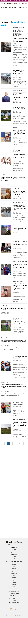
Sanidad (14, 577)
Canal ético (19, 615)
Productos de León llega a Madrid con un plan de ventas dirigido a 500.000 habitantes (20, 287)
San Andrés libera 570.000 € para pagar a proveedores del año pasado (20, 207)
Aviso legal (5, 614)
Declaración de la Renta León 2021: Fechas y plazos (18, 71)
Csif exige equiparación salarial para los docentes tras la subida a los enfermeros (14, 340)
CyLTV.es (14, 600)
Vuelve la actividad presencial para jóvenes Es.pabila (19, 156)
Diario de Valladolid (14, 595)
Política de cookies (21, 614)
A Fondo (14, 580)
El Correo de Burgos (14, 597)
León (10, 7)
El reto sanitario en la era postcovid (20, 98)
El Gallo (14, 586)
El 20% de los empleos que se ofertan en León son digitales (20, 39)
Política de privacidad (12, 614)
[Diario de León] (14, 3)
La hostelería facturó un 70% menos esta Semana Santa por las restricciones (20, 244)
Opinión (14, 584)
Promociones (14, 552)
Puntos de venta (14, 554)
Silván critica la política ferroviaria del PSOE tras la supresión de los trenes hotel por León (13, 179)
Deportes (14, 571)
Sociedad (21, 7)
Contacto (14, 556)
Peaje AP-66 (18, 0)
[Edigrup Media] (14, 608)
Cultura (14, 575)
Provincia (15, 7)
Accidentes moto (11, 0)
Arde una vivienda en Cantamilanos (19, 229)
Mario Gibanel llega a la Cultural (19, 322)
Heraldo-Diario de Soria (14, 598)
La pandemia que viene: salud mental (19, 108)
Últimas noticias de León (14, 588)
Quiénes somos (14, 547)
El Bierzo (14, 568)
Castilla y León (14, 573)
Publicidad (14, 549)
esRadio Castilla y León (14, 602)
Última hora (4, 7)
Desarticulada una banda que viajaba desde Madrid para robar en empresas (19, 132)
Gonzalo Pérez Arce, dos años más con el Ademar (14, 309)
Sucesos (14, 579)
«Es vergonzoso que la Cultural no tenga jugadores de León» (20, 265)
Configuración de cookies (11, 615)
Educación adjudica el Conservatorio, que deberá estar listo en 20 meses (20, 424)
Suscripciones (14, 551)
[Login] (26, 3)
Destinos (14, 582)
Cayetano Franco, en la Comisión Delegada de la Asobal (20, 192)
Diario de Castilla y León (14, 593)
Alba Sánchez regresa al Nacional (20, 357)
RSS (14, 558)
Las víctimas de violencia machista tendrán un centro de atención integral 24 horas (13, 386)
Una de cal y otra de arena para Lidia (19, 403)
